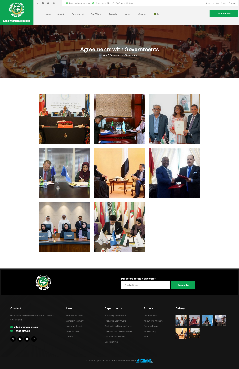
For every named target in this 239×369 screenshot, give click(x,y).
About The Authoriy (153, 320)
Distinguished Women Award (118, 326)
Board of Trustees (75, 315)
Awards (113, 14)
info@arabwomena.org (26, 326)
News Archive (72, 331)
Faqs (146, 336)
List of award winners (115, 336)
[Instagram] (54, 3)
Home (48, 14)
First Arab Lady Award (115, 320)
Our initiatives (111, 341)
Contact (142, 14)
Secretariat (78, 14)
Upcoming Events (74, 326)
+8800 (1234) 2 (22, 331)
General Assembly (75, 320)
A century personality (115, 315)
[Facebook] (43, 3)
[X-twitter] (37, 3)
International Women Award (118, 331)
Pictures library (151, 326)
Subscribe (183, 285)
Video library (150, 331)
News (128, 14)
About (60, 14)
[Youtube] (48, 3)
